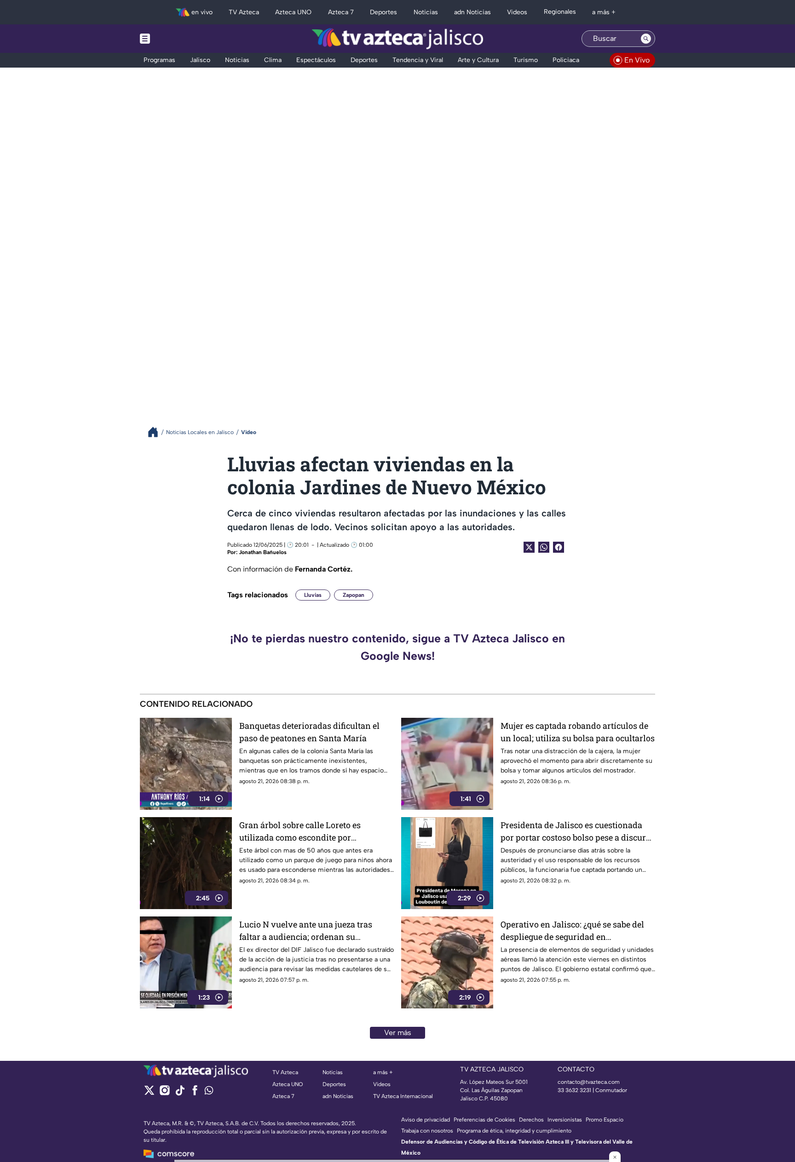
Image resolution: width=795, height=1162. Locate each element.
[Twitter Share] (529, 547)
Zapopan (353, 595)
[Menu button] (176, 38)
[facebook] (195, 1093)
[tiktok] (179, 1093)
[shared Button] (543, 547)
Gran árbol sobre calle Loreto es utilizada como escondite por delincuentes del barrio (300, 831)
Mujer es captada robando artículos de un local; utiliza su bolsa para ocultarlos (578, 732)
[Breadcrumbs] (156, 432)
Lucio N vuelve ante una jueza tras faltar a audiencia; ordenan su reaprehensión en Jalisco (305, 931)
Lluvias (313, 595)
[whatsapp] (208, 1092)
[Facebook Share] (558, 547)
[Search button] (646, 39)
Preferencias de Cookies (484, 1119)
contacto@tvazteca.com (589, 1082)
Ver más (397, 1032)
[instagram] (164, 1093)
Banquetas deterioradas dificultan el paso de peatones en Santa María (309, 732)
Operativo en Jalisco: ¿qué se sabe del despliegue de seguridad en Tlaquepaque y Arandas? (572, 931)
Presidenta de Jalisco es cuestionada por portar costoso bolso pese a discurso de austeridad (578, 831)
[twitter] (149, 1093)
